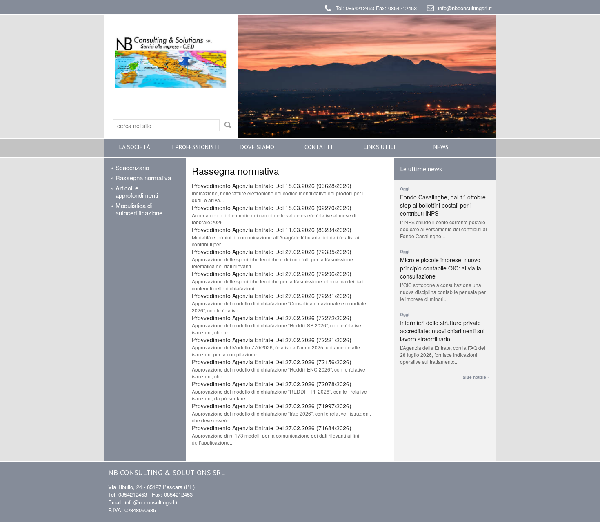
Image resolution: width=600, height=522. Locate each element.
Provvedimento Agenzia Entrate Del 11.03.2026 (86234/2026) (271, 230)
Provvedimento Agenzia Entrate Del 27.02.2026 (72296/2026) (271, 274)
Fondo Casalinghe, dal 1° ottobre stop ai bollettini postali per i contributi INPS (443, 205)
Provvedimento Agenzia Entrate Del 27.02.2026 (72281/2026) (271, 296)
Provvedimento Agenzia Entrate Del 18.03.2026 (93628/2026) (271, 185)
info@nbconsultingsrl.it (465, 8)
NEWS (441, 147)
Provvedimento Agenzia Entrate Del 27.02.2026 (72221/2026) (271, 340)
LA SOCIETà (134, 147)
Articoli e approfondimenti (137, 191)
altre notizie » (476, 377)
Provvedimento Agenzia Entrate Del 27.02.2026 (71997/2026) (271, 406)
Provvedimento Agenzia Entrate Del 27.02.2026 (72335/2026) (271, 252)
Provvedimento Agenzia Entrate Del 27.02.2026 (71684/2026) (271, 428)
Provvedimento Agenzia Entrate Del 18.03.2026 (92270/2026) (271, 207)
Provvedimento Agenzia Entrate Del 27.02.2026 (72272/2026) (271, 318)
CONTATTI (318, 147)
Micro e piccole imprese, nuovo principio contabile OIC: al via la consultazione (440, 268)
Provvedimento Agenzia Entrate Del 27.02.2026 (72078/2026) (271, 384)
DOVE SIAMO (257, 147)
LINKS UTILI (380, 147)
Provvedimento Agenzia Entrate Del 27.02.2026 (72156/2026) (271, 362)
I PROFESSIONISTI (196, 147)
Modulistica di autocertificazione (139, 209)
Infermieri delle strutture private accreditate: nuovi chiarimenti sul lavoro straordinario (442, 331)
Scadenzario (132, 167)
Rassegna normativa (143, 177)
